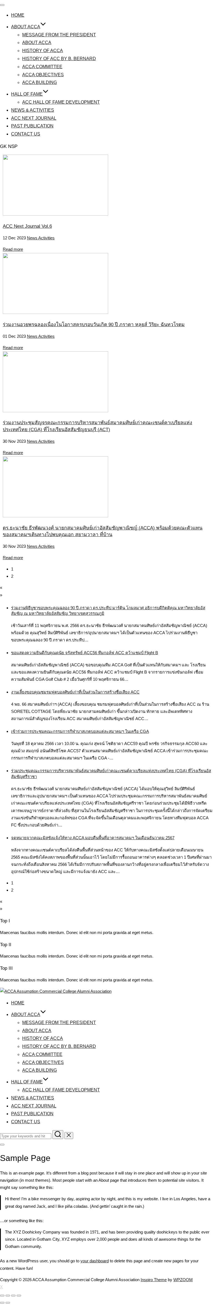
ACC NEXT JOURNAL (33, 118)
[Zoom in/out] (19, 1295)
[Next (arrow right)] (8, 1303)
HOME (17, 15)
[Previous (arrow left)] (2, 1303)
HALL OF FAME (27, 94)
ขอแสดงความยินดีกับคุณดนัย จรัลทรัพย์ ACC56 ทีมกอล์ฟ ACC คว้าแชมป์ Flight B (84, 652)
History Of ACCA (42, 50)
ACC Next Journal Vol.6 (27, 226)
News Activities (41, 238)
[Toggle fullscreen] (13, 1295)
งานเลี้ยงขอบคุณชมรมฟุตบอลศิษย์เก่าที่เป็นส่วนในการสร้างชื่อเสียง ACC (75, 692)
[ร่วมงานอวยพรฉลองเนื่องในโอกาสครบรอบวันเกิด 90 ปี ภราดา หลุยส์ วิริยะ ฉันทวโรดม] (55, 312)
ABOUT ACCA (25, 26)
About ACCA (36, 42)
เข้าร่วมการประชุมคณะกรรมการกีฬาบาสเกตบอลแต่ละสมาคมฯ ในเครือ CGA (80, 731)
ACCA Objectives (43, 74)
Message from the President (59, 34)
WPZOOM (183, 1279)
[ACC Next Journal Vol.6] (55, 214)
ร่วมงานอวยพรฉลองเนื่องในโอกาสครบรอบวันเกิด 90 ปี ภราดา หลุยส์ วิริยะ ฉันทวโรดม (94, 324)
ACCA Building (39, 82)
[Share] (8, 1295)
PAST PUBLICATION (32, 126)
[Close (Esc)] (2, 1295)
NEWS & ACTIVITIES (32, 110)
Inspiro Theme (154, 1279)
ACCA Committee (42, 66)
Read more (13, 249)
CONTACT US (25, 134)
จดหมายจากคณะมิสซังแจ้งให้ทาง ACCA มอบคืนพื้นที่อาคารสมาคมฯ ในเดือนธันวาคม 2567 (92, 837)
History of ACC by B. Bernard (59, 58)
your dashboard (94, 1260)
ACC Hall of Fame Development (61, 102)
